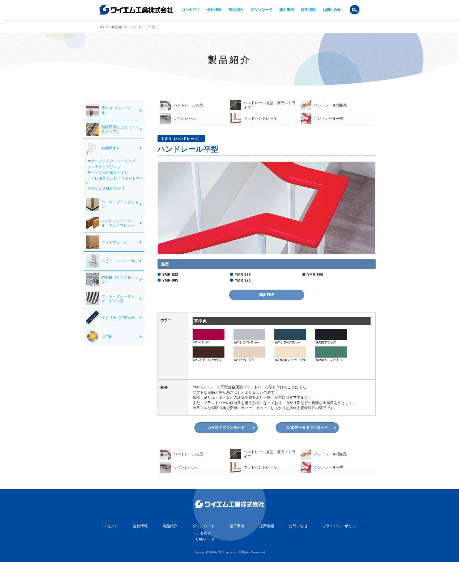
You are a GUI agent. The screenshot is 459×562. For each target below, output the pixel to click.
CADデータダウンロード (307, 427)
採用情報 (308, 9)
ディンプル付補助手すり (107, 172)
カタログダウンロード (226, 427)
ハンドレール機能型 (330, 105)
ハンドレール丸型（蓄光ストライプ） (270, 105)
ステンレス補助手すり (106, 188)
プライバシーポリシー (341, 526)
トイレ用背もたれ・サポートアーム (114, 180)
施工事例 (286, 9)
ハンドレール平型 (329, 118)
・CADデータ (203, 539)
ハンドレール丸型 (188, 105)
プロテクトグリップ (104, 167)
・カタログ (201, 533)
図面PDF (266, 295)
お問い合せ (331, 9)
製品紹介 (236, 9)
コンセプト (191, 9)
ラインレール (184, 118)
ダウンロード (261, 9)
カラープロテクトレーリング (111, 161)
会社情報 (214, 9)
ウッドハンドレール (260, 118)
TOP (102, 27)
